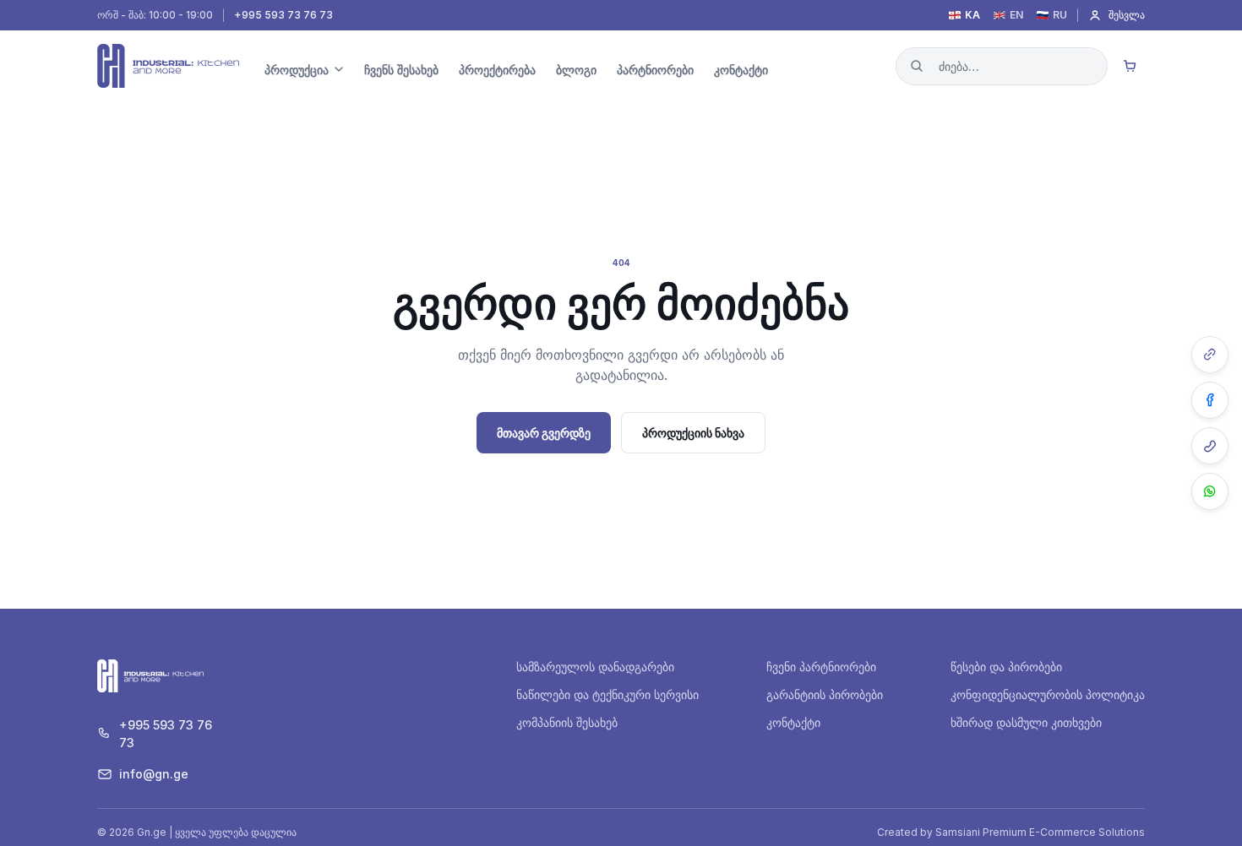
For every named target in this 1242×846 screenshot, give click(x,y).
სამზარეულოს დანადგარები (595, 666)
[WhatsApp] (1209, 491)
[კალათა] (1129, 66)
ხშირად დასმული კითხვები (1026, 722)
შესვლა (1127, 14)
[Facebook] (1209, 400)
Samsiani (957, 832)
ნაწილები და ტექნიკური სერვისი (607, 694)
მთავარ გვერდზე (544, 433)
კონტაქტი (793, 722)
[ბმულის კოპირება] (1209, 354)
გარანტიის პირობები (824, 694)
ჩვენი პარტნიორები (821, 666)
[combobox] (1002, 66)
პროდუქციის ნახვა (693, 433)
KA (972, 15)
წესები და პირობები (1006, 666)
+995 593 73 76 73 (283, 15)
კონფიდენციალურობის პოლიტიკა (1048, 694)
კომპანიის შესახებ (567, 722)
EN (1016, 15)
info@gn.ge (153, 774)
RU (1060, 15)
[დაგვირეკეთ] (1209, 445)
